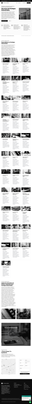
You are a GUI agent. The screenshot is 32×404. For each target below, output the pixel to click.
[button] (8, 366)
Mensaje (21, 368)
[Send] (30, 399)
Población (26, 365)
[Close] (30, 396)
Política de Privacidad (27, 371)
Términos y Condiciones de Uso (24, 372)
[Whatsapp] (30, 402)
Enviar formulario (25, 373)
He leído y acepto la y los (25, 372)
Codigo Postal (21, 365)
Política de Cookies (26, 385)
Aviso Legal (25, 384)
